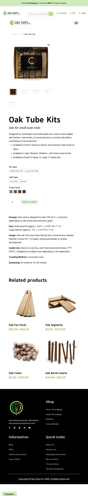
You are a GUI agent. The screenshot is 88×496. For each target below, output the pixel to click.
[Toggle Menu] (76, 23)
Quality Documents (18, 454)
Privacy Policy (52, 464)
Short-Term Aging (54, 409)
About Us (50, 444)
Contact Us (51, 449)
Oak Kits (19, 34)
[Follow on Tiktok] (24, 427)
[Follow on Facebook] (9, 427)
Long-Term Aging (54, 414)
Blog (11, 444)
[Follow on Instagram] (14, 427)
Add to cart (29, 202)
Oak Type (13, 177)
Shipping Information (56, 454)
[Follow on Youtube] (29, 427)
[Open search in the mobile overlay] (40, 14)
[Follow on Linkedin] (19, 427)
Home (11, 34)
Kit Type (13, 167)
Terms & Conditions (55, 469)
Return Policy (52, 459)
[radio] (16, 171)
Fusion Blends (52, 424)
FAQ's (11, 449)
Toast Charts (14, 459)
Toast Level (14, 187)
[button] (49, 45)
